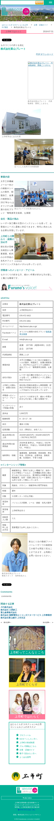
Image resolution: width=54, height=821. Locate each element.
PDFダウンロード (44, 54)
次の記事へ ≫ (48, 622)
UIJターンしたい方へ (28, 739)
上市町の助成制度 (27, 742)
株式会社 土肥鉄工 (9, 610)
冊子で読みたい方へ (27, 753)
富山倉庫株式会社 (9, 612)
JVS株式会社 (7, 607)
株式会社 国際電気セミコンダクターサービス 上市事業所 (26, 615)
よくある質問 (25, 757)
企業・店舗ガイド (27, 750)
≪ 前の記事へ (6, 622)
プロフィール (25, 735)
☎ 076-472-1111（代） (28, 810)
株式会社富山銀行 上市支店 (13, 618)
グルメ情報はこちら (27, 746)
